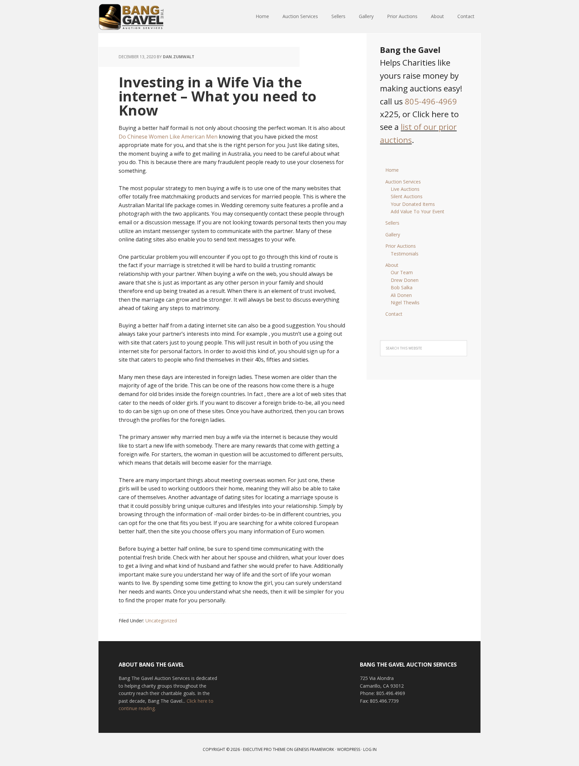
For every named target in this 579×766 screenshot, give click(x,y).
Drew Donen (405, 280)
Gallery (392, 234)
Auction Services (403, 181)
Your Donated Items (413, 204)
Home (392, 170)
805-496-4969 (431, 101)
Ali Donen (401, 295)
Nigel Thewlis (405, 302)
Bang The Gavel (142, 16)
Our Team (402, 272)
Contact (393, 314)
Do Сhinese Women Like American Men (168, 136)
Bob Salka (401, 287)
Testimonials (405, 253)
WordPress (348, 749)
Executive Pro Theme (264, 749)
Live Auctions (405, 189)
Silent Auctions (407, 196)
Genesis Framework (314, 749)
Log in (370, 749)
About (391, 265)
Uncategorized (161, 620)
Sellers (392, 223)
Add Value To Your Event (417, 211)
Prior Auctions (400, 246)
